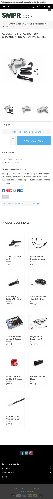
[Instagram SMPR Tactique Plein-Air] (31, 453)
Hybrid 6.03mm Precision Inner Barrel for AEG (13, 417)
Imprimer (31, 203)
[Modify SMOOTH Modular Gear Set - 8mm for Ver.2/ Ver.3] (38, 283)
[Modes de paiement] (13, 496)
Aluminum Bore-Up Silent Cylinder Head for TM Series (14, 377)
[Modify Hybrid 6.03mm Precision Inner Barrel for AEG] (14, 403)
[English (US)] (5, 6)
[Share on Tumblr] (18, 190)
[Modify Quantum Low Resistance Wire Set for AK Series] (38, 243)
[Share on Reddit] (14, 190)
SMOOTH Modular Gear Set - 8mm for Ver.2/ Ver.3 (38, 297)
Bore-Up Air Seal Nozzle (37, 377)
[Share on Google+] (7, 190)
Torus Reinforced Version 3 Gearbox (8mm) (14, 337)
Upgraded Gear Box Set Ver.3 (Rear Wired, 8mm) (38, 337)
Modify (17, 162)
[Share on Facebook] (3, 190)
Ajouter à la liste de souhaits (26, 132)
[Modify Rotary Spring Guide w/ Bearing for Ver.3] (14, 283)
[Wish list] (44, 7)
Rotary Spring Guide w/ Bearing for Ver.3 (13, 297)
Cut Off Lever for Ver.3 (13, 257)
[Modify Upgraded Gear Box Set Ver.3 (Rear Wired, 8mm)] (38, 323)
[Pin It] (10, 190)
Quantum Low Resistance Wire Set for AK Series (37, 257)
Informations (8, 152)
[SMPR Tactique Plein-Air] (17, 15)
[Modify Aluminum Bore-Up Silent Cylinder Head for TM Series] (14, 363)
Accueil (6, 24)
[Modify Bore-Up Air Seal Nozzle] (38, 363)
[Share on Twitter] (21, 190)
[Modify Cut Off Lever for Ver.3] (14, 243)
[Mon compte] (49, 7)
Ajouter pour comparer (12, 203)
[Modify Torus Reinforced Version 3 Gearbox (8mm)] (14, 323)
